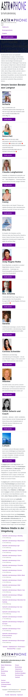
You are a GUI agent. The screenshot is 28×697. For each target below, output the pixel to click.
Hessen (17, 665)
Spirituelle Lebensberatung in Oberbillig (12, 535)
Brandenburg (4, 671)
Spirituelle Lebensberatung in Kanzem (12, 570)
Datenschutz (13, 694)
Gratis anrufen (8, 119)
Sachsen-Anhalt (5, 682)
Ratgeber (4, 33)
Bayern (3, 667)
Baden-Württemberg (6, 665)
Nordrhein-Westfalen (20, 673)
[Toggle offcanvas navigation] (2, 24)
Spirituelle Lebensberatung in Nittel (11, 585)
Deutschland (21, 646)
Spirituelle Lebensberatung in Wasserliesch (13, 540)
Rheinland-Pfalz (11, 648)
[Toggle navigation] (3, 16)
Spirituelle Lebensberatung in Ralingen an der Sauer (13, 622)
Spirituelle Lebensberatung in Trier (11, 611)
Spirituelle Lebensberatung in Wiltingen (12, 595)
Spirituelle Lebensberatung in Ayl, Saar (12, 607)
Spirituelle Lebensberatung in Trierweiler (12, 565)
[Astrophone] (13, 8)
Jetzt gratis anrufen (8, 37)
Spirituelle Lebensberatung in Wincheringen (13, 640)
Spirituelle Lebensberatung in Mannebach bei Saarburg (13, 601)
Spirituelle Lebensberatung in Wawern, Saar (13, 590)
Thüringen (3, 686)
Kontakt (7, 694)
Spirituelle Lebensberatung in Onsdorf (12, 580)
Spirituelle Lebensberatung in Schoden (12, 616)
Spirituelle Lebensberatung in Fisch (11, 628)
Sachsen (3, 680)
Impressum (20, 694)
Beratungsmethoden (7, 30)
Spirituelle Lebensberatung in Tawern (11, 555)
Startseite (5, 646)
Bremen (3, 673)
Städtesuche (5, 27)
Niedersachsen (19, 671)
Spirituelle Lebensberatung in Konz (11, 560)
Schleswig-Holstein (6, 684)
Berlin (2, 669)
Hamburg (3, 675)
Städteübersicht (13, 646)
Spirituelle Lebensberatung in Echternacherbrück (9, 634)
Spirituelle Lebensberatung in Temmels (12, 550)
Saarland (17, 677)
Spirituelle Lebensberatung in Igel (10, 545)
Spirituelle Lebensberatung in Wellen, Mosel (13, 575)
